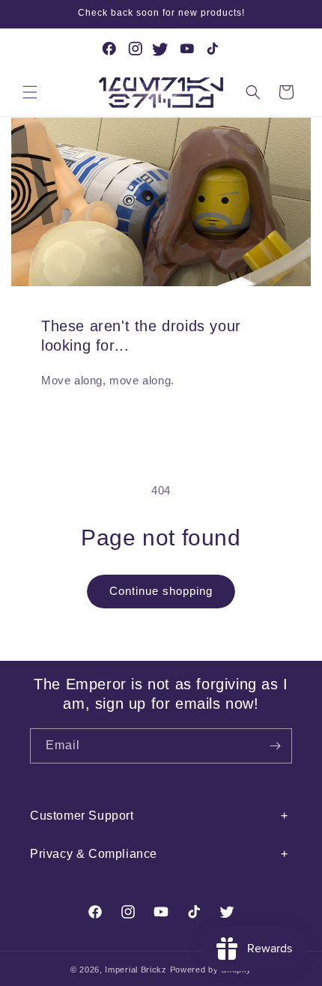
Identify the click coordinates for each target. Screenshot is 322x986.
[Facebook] (109, 48)
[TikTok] (212, 48)
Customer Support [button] (82, 815)
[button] (29, 92)
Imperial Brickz (136, 969)
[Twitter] (161, 48)
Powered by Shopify (211, 969)
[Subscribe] (274, 745)
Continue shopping (161, 590)
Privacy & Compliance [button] (93, 853)
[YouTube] (187, 48)
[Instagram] (135, 48)
